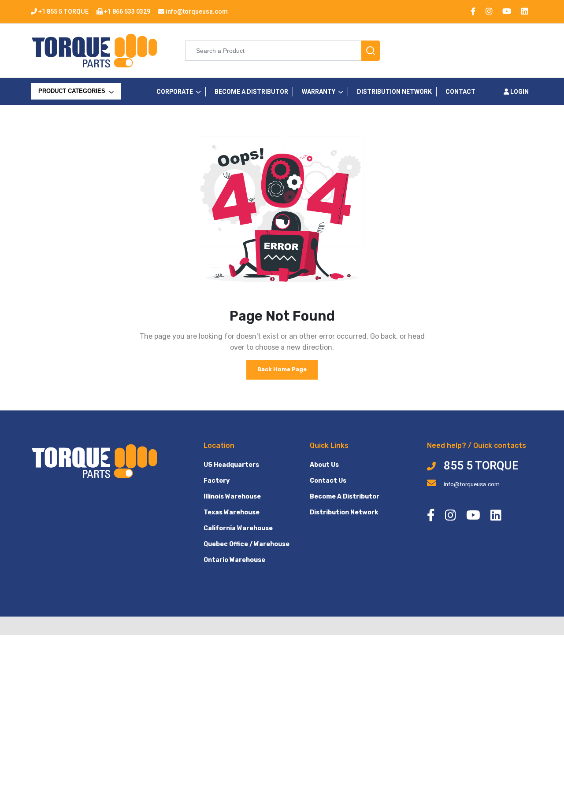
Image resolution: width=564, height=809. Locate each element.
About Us (324, 465)
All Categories (64, 109)
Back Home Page (282, 369)
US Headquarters (231, 465)
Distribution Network (344, 512)
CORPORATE (174, 91)
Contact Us (328, 480)
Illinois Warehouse (232, 496)
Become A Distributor (344, 496)
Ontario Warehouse (234, 560)
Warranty (318, 91)
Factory (217, 480)
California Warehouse (238, 528)
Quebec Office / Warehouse (246, 544)
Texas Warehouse (232, 512)
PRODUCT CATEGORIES (72, 91)
